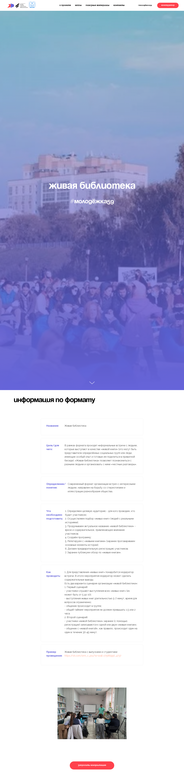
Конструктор (168, 5)
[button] (92, 765)
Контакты (119, 5)
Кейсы (78, 5)
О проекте (65, 5)
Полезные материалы (97, 5)
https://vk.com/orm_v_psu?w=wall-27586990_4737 (93, 655)
